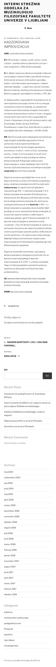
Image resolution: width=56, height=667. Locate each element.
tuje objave (9, 640)
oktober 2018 (10, 522)
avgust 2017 (10, 566)
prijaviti (38, 322)
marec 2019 (9, 505)
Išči (5, 370)
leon (37, 38)
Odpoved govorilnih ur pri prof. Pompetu (23, 421)
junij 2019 (8, 488)
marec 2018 (9, 544)
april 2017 (8, 578)
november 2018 (11, 516)
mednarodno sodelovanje (16, 618)
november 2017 (11, 561)
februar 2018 (10, 550)
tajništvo (13, 306)
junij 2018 (8, 539)
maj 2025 (8, 472)
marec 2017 (9, 583)
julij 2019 (8, 483)
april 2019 (9, 500)
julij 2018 (8, 533)
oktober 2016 (10, 594)
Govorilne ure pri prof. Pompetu (19, 426)
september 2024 (12, 477)
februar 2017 (10, 589)
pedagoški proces (12, 623)
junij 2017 (8, 572)
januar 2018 (9, 555)
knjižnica (8, 612)
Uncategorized (11, 646)
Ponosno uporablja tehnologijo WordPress (22, 660)
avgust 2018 (10, 527)
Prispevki (8, 629)
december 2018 (11, 511)
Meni (29, 28)
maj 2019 (8, 494)
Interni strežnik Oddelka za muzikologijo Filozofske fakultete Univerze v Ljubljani (27, 12)
